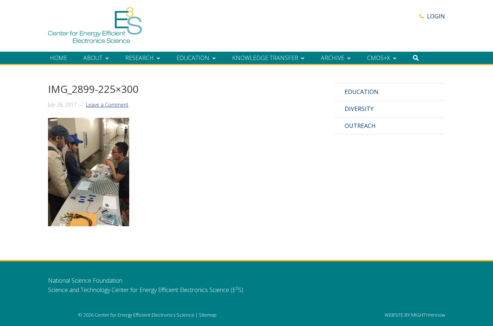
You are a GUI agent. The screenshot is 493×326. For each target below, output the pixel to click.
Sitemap (208, 315)
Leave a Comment (107, 104)
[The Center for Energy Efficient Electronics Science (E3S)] (95, 39)
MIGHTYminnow (428, 315)
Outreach (360, 126)
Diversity (359, 109)
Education (362, 92)
